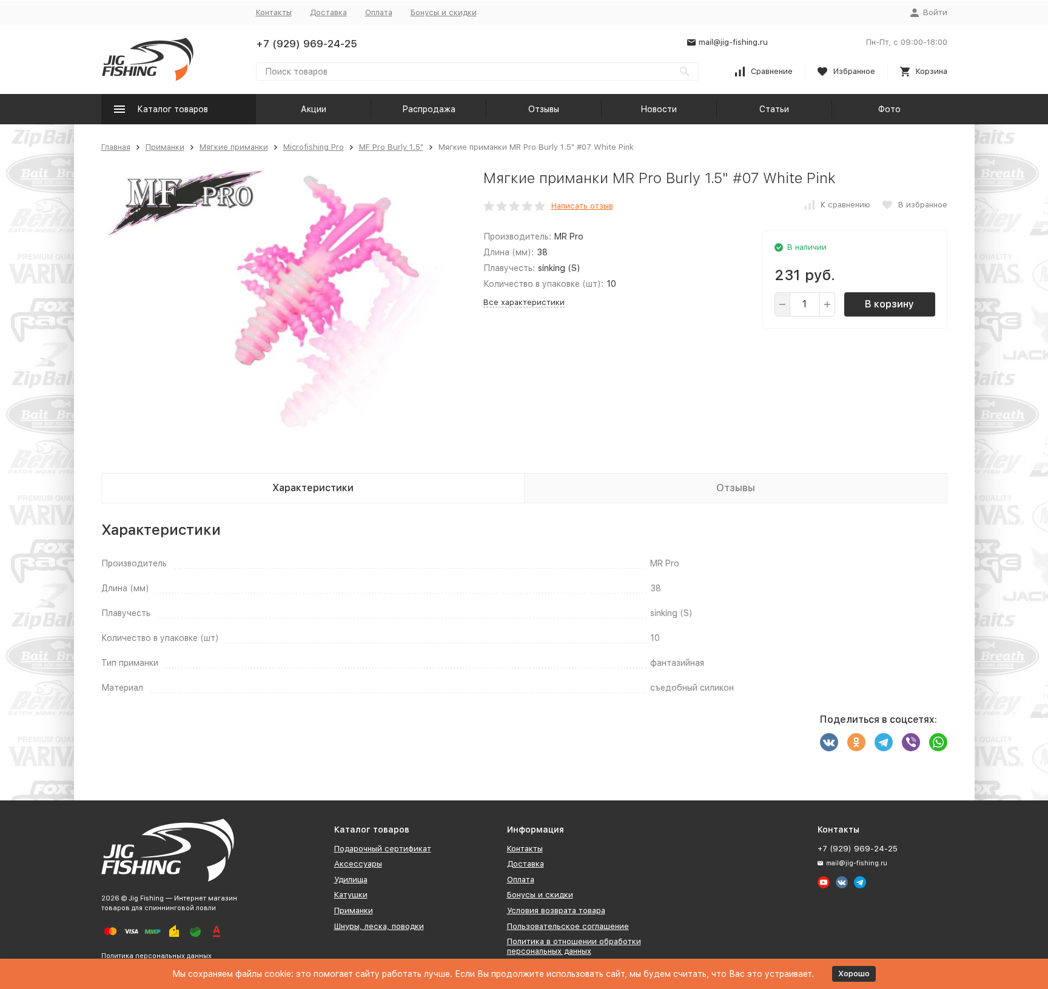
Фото (889, 109)
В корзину (889, 304)
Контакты (274, 12)
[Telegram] (884, 742)
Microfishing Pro (313, 147)
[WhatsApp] (938, 742)
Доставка (328, 12)
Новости (658, 109)
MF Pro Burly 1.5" (391, 147)
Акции (313, 109)
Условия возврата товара (556, 910)
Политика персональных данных (156, 956)
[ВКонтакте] (829, 742)
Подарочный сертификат (382, 848)
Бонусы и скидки (444, 12)
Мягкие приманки (234, 147)
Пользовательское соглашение (568, 926)
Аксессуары (358, 863)
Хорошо (854, 973)
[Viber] (911, 742)
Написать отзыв (582, 205)
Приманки (165, 147)
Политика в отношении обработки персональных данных (574, 946)
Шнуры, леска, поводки (379, 926)
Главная (115, 147)
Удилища (351, 879)
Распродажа (428, 109)
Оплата (378, 12)
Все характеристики (524, 302)
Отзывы (543, 109)
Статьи (774, 109)
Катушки (351, 894)
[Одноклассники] (856, 742)
